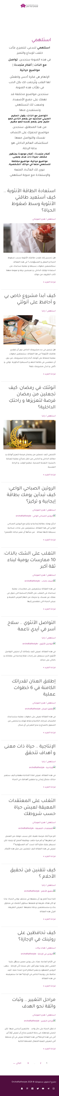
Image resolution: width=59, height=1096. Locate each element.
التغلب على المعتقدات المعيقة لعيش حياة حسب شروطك (32, 808)
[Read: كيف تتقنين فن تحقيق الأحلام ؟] (40, 891)
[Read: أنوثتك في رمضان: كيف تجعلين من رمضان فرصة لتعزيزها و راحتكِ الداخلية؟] (29, 435)
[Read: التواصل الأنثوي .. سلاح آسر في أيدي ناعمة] (39, 644)
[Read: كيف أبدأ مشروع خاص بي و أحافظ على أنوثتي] (29, 330)
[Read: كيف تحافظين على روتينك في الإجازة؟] (38, 954)
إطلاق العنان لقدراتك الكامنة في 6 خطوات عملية (34, 688)
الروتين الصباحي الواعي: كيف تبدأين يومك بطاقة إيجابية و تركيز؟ (31, 495)
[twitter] (38, 1089)
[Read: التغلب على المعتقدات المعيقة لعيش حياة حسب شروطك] (37, 829)
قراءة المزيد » (49, 282)
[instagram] (54, 1089)
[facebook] (32, 1089)
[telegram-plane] (48, 1089)
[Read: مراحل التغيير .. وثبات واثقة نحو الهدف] (40, 1021)
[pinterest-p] (27, 1089)
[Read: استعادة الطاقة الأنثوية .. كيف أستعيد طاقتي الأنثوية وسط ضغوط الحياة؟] (29, 238)
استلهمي (51, 219)
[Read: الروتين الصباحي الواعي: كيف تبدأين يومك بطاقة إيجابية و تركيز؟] (36, 516)
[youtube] (43, 1089)
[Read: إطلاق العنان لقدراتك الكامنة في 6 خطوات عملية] (40, 709)
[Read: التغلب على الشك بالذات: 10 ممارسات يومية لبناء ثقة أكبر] (40, 581)
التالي (17, 1063)
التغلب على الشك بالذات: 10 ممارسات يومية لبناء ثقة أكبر (30, 560)
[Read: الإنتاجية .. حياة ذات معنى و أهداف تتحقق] (42, 768)
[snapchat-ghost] (22, 1089)
